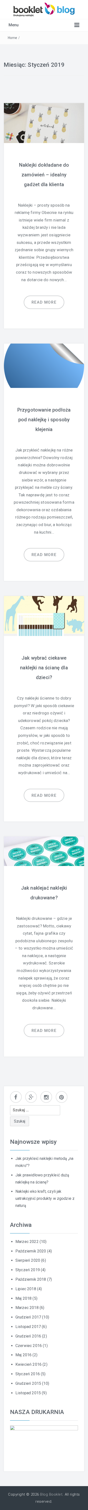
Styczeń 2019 (27, 1270)
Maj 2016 (23, 1355)
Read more (44, 302)
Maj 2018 (23, 1298)
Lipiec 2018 (25, 1289)
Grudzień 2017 (28, 1317)
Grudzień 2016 (28, 1336)
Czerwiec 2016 (28, 1345)
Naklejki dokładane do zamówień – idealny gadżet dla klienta (44, 174)
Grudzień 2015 (28, 1383)
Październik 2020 (30, 1251)
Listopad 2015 (28, 1393)
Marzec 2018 (27, 1307)
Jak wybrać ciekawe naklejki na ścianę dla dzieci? (44, 667)
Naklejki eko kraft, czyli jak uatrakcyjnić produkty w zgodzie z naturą (45, 1198)
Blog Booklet (51, 1494)
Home (12, 38)
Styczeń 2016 (27, 1374)
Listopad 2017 (28, 1326)
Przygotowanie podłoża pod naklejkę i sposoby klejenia (44, 419)
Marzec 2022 (27, 1241)
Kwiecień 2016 (28, 1364)
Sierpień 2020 (27, 1260)
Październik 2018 (30, 1279)
